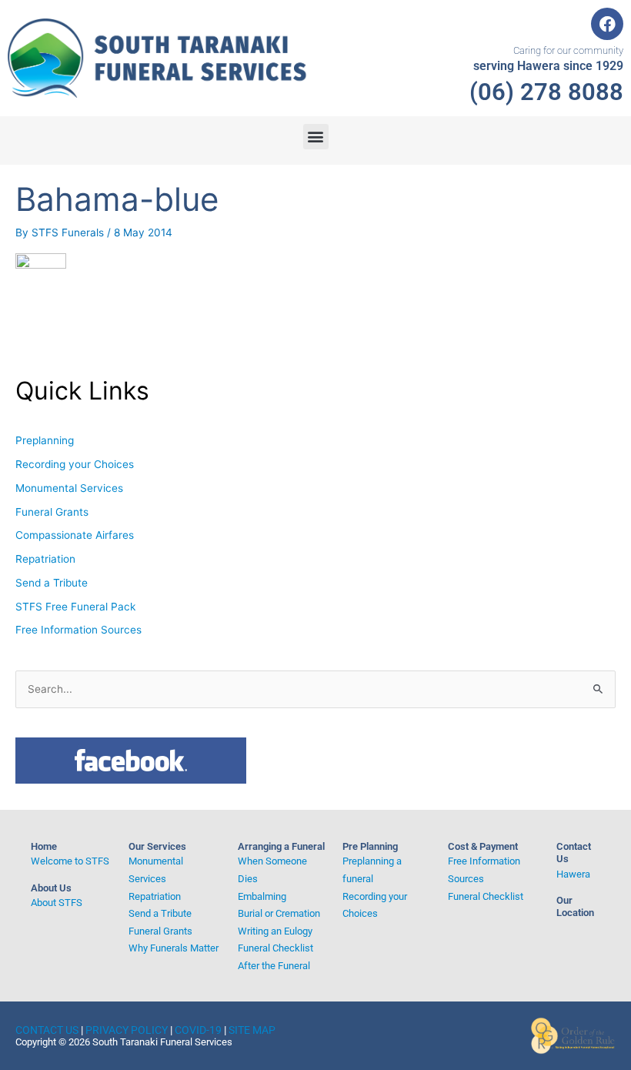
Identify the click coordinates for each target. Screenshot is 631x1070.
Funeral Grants (51, 512)
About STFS (56, 902)
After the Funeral (274, 965)
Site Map (252, 1030)
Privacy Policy (126, 1030)
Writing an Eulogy (275, 931)
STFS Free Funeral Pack (75, 606)
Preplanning (44, 440)
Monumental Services (69, 488)
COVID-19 (198, 1030)
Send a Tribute (51, 583)
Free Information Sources (78, 630)
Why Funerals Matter (174, 948)
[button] (316, 136)
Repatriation (45, 559)
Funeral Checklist (275, 948)
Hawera (573, 874)
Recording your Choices (74, 464)
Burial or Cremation (279, 913)
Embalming (262, 896)
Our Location (575, 906)
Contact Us (46, 1030)
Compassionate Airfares (74, 535)
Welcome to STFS (70, 861)
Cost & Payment (483, 846)
